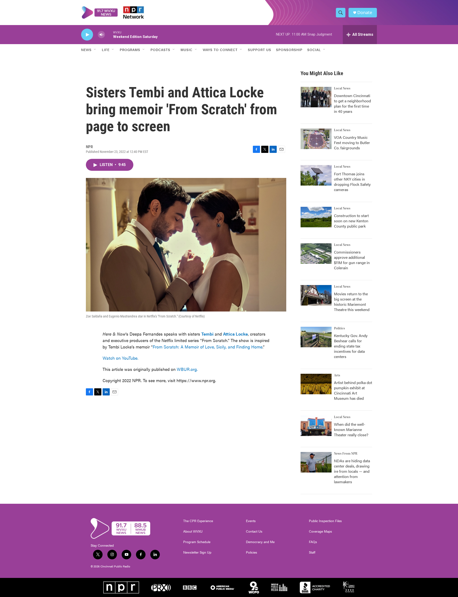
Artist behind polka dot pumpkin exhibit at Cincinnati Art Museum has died (353, 390)
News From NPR (345, 454)
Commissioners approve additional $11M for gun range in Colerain (352, 259)
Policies (251, 552)
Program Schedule (196, 542)
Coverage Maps (320, 531)
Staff (312, 552)
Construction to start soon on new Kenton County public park (351, 221)
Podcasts (160, 49)
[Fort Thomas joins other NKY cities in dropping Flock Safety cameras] (316, 175)
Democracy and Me (260, 542)
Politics (339, 328)
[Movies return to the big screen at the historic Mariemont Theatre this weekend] (316, 295)
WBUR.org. (187, 369)
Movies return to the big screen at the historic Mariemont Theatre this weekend (352, 301)
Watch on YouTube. (120, 358)
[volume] (101, 34)
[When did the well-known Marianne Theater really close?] (316, 425)
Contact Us (254, 531)
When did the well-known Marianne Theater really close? (351, 429)
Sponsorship (289, 49)
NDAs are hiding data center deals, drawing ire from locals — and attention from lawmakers (352, 471)
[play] (87, 34)
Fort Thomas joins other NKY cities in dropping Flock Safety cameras (352, 181)
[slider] (109, 34)
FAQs (313, 542)
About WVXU (193, 531)
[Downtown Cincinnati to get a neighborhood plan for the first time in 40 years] (316, 97)
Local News (342, 88)
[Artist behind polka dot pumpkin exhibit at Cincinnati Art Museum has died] (316, 384)
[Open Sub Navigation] (95, 50)
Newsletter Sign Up (197, 552)
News (86, 49)
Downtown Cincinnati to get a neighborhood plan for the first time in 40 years (352, 103)
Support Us (259, 49)
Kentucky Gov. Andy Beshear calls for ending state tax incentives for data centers (351, 346)
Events (251, 521)
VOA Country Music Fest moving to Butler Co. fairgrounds (352, 143)
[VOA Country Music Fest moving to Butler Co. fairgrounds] (316, 139)
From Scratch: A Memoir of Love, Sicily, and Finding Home (207, 347)
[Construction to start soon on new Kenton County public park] (316, 217)
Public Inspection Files (325, 521)
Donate (364, 12)
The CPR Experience (198, 521)
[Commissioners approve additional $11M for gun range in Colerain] (316, 253)
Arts (337, 375)
